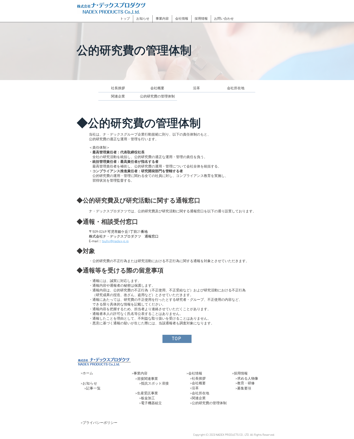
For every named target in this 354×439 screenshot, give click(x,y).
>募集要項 (241, 389)
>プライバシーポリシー (99, 423)
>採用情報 (240, 374)
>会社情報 (194, 374)
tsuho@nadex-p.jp (115, 241)
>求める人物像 (245, 379)
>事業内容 (140, 374)
